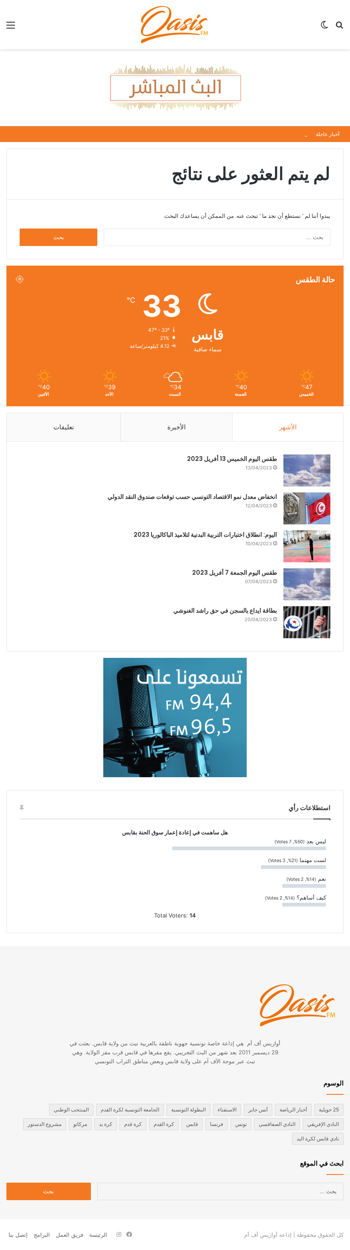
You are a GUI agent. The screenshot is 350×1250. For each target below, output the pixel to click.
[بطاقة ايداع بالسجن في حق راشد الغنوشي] (306, 622)
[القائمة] (10, 28)
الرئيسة (98, 1234)
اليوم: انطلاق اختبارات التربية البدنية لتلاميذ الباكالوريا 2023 (205, 534)
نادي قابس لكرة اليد (318, 1138)
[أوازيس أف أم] (175, 24)
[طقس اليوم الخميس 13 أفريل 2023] (306, 470)
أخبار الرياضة (293, 1109)
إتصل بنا (18, 1234)
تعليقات (63, 427)
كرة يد (105, 1124)
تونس (241, 1124)
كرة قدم (133, 1124)
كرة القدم (164, 1124)
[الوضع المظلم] (324, 28)
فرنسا (216, 1124)
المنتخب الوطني (71, 1109)
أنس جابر (258, 1109)
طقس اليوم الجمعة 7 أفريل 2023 (234, 572)
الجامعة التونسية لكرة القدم (130, 1109)
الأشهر (288, 427)
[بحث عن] (339, 28)
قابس (192, 1124)
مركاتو (80, 1124)
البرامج (42, 1234)
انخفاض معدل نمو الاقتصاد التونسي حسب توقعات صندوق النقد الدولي (192, 496)
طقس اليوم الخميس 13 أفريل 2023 (232, 458)
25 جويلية (329, 1109)
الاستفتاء (227, 1109)
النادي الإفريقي (323, 1124)
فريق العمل (69, 1234)
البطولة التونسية (188, 1109)
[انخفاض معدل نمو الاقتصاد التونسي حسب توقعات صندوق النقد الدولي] (306, 508)
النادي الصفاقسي (277, 1124)
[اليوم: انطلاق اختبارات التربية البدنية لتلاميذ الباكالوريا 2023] (306, 546)
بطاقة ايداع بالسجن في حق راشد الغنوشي (225, 610)
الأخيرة (176, 427)
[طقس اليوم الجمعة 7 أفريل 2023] (306, 584)
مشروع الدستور (44, 1124)
